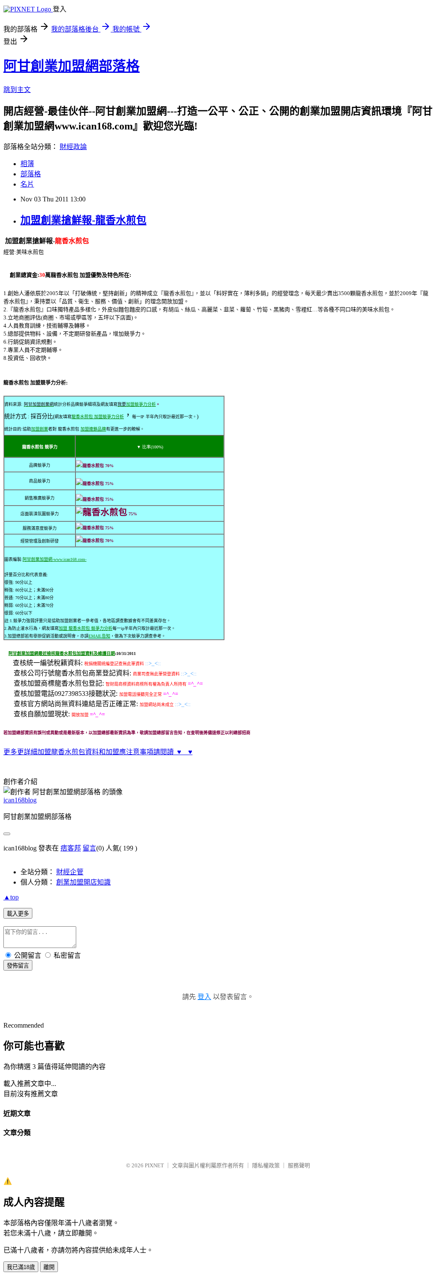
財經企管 (69, 872)
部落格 (30, 174)
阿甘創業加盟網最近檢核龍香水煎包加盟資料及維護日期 (62, 653)
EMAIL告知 (99, 636)
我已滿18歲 (21, 1267)
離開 (48, 1267)
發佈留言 (18, 965)
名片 (27, 184)
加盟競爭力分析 (141, 404)
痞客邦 (70, 848)
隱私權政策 (266, 1165)
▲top (11, 897)
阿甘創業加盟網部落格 (71, 66)
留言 (89, 848)
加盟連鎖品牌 (93, 429)
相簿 (27, 163)
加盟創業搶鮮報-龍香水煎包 (83, 220)
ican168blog (20, 800)
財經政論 (73, 146)
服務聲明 (299, 1165)
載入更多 (18, 914)
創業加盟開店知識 (83, 882)
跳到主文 (17, 89)
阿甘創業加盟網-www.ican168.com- (54, 559)
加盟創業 (39, 429)
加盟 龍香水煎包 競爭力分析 (85, 628)
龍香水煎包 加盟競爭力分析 (98, 416)
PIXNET (154, 1165)
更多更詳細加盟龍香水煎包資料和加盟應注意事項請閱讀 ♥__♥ (97, 751)
